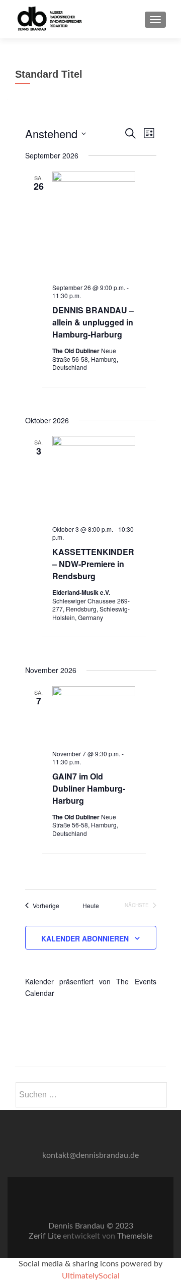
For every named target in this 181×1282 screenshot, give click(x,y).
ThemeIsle (134, 1236)
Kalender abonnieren (85, 938)
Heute (90, 906)
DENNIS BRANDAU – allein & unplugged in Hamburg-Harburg (93, 322)
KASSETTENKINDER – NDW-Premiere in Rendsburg (93, 564)
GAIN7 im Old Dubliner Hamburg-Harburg (88, 788)
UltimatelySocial (91, 1276)
